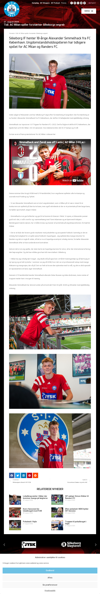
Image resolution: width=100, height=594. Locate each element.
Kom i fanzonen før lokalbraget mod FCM (32, 510)
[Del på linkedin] (23, 475)
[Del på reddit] (35, 475)
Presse (63, 3)
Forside (11, 33)
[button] (88, 11)
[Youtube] (81, 3)
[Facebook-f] (71, 3)
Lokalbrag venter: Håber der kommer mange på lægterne (35, 497)
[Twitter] (84, 3)
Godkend (50, 570)
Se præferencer (50, 585)
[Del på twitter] (17, 475)
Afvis (50, 577)
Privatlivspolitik (50, 591)
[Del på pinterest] (29, 475)
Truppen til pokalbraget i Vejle (75, 523)
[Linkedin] (75, 3)
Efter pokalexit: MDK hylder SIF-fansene (77, 510)
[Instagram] (78, 3)
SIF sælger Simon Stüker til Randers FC (77, 497)
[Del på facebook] (11, 475)
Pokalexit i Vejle (30, 522)
